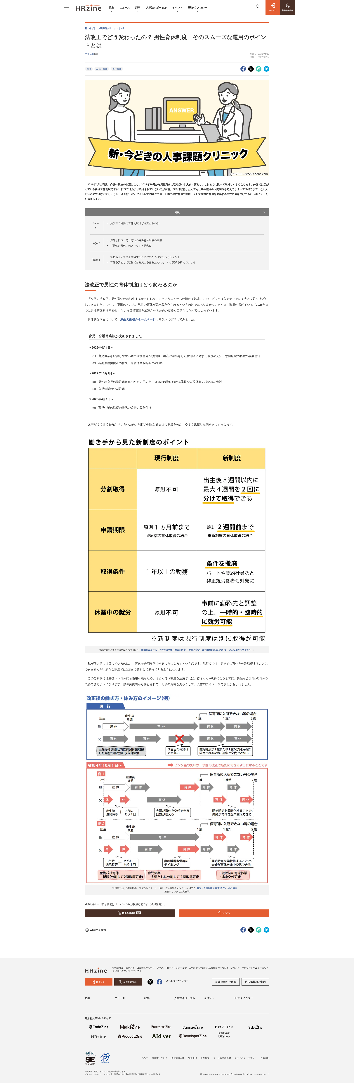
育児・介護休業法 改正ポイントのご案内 (217, 888)
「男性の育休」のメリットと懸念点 (131, 245)
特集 (111, 7)
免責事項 (192, 1057)
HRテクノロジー (197, 7)
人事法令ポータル (156, 7)
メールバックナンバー (177, 980)
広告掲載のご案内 (255, 982)
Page (96, 243)
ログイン (226, 913)
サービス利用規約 (222, 1057)
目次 (177, 212)
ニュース (124, 7)
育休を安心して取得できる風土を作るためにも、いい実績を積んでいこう (152, 262)
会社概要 (205, 1057)
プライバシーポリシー (246, 1057)
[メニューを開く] (66, 7)
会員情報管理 (177, 1057)
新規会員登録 (131, 913)
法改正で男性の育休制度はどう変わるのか (134, 223)
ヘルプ (145, 1057)
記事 (137, 7)
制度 (89, 68)
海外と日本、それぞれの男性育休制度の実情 (136, 240)
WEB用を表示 (98, 930)
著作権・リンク (159, 1057)
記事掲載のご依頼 (226, 982)
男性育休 (116, 68)
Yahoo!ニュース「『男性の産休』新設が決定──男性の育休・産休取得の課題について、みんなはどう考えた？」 (197, 649)
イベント (177, 7)
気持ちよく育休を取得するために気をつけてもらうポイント (145, 257)
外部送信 (264, 1057)
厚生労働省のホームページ (138, 319)
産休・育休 (101, 68)
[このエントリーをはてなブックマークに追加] (266, 68)
